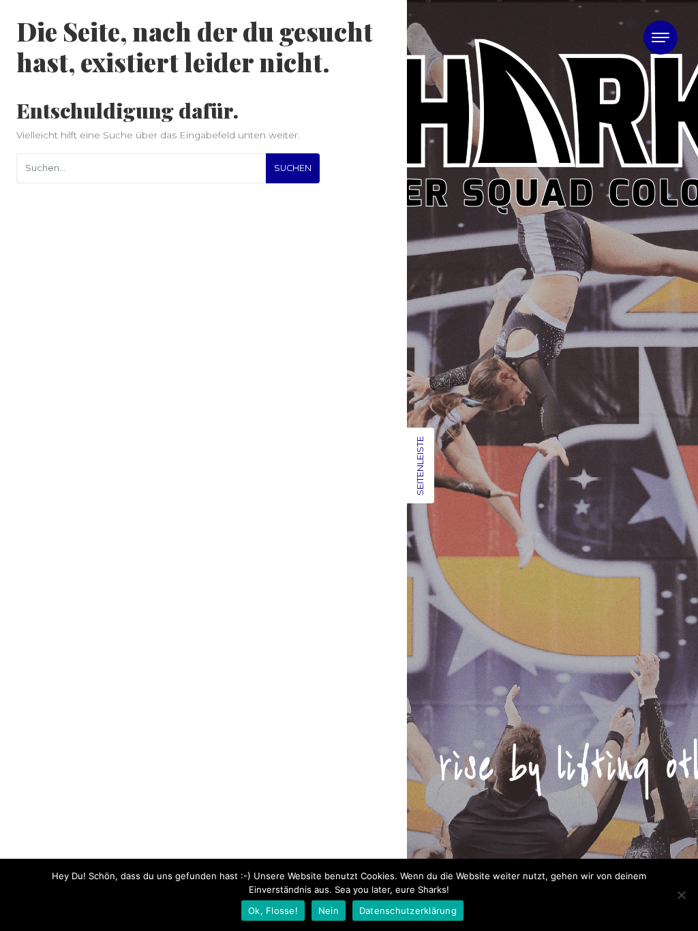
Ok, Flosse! (273, 910)
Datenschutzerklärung (408, 910)
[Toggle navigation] (660, 37)
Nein (328, 910)
